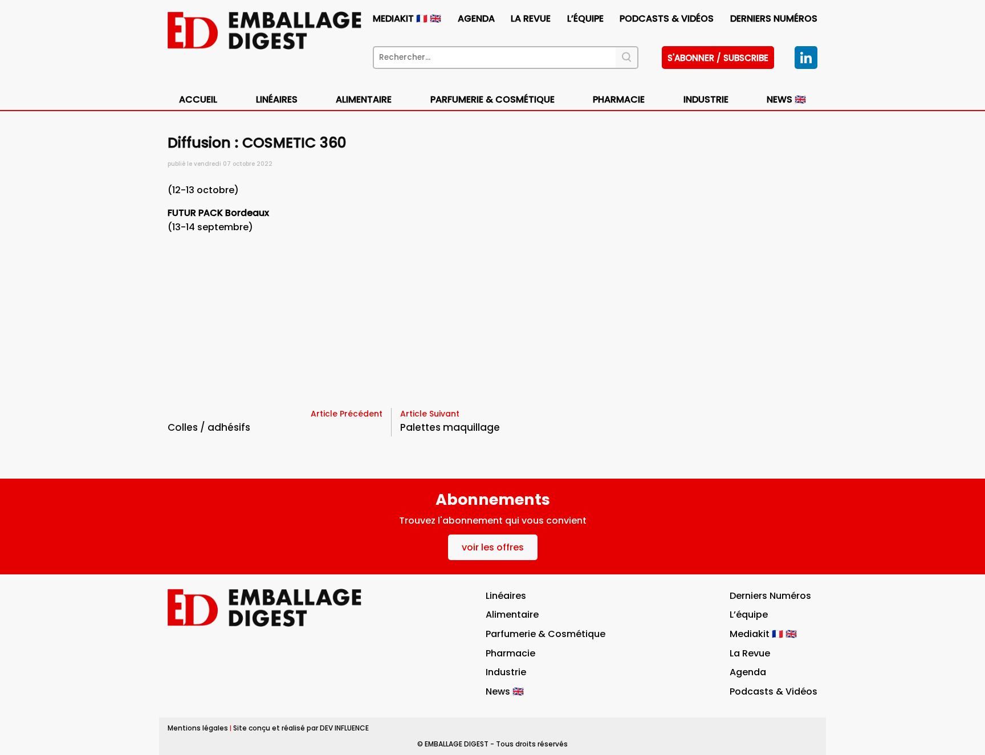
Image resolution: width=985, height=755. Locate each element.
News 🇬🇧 (786, 99)
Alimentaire (364, 99)
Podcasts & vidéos (667, 18)
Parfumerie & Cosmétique (492, 99)
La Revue (531, 18)
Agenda (476, 18)
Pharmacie (619, 99)
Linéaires (277, 99)
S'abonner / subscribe (717, 58)
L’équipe (585, 18)
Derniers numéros (773, 18)
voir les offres (493, 547)
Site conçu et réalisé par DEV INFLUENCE (301, 728)
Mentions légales (198, 728)
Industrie (506, 672)
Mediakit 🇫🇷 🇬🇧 (407, 18)
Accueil (198, 99)
